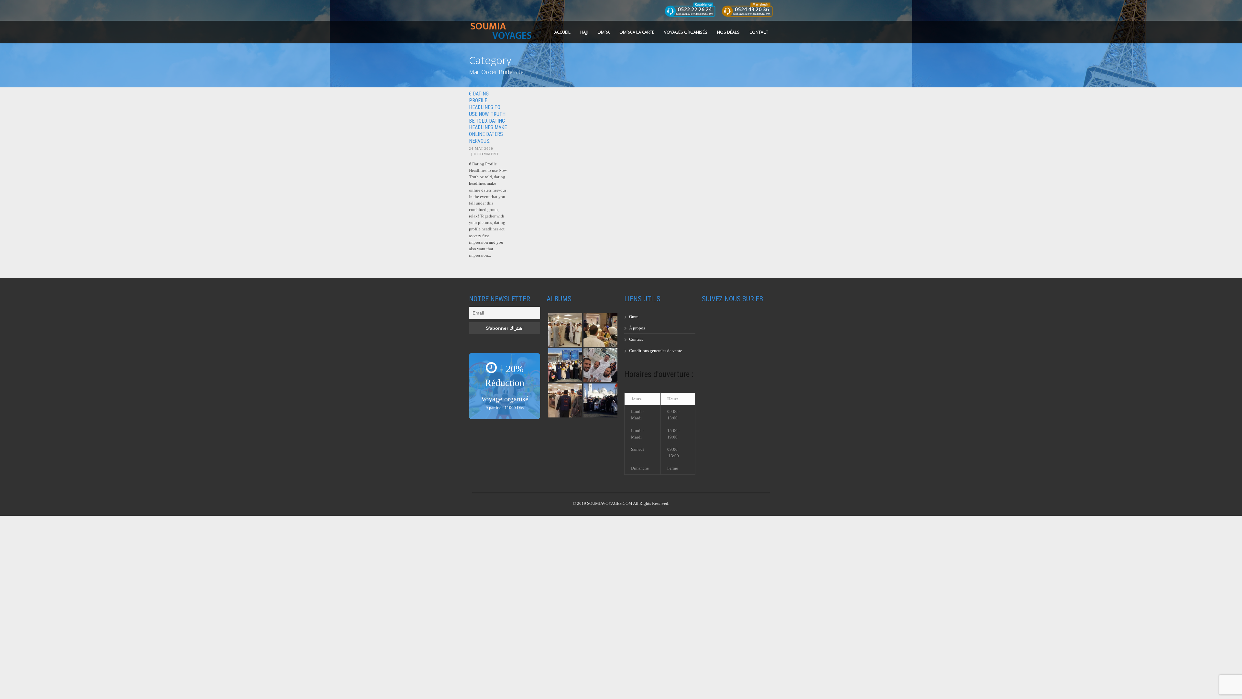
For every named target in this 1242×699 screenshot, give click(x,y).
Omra (633, 316)
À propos (637, 328)
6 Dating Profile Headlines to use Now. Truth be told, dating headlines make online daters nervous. (488, 117)
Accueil (562, 32)
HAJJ (584, 32)
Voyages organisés (685, 32)
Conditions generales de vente (655, 350)
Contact (758, 32)
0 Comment (486, 154)
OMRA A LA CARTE (636, 32)
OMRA (603, 32)
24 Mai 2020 (481, 148)
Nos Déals (728, 32)
